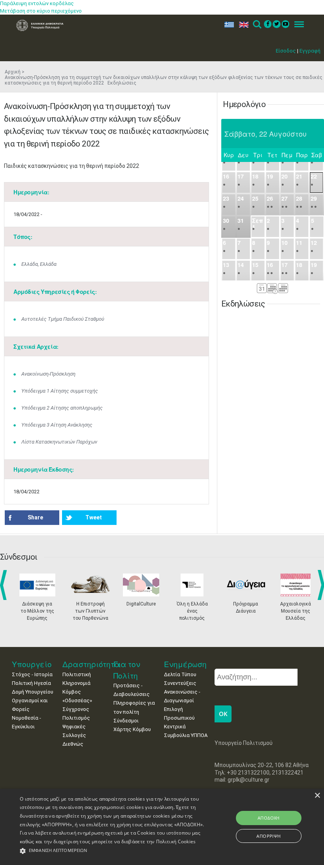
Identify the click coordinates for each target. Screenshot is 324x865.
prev (5, 585)
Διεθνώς (72, 744)
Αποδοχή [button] (269, 818)
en (242, 25)
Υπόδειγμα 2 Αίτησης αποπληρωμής (62, 408)
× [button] (317, 796)
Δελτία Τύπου (180, 674)
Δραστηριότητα (91, 664)
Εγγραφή (310, 51)
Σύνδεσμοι (126, 721)
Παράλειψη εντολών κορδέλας (37, 3)
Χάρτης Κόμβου (132, 729)
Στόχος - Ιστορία (32, 674)
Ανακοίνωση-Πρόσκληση (48, 374)
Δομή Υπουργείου (32, 692)
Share (35, 517)
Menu (296, 25)
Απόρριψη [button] (268, 836)
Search (257, 25)
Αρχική (13, 72)
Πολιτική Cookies (176, 841)
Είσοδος (286, 51)
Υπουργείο (32, 664)
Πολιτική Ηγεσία (31, 683)
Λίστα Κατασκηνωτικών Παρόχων (59, 442)
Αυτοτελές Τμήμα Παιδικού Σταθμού (62, 319)
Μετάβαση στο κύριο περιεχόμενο (41, 11)
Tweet (93, 517)
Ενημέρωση (185, 664)
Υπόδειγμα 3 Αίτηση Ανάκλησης (56, 425)
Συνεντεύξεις (180, 683)
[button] (112, 851)
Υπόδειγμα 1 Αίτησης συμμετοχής (59, 391)
